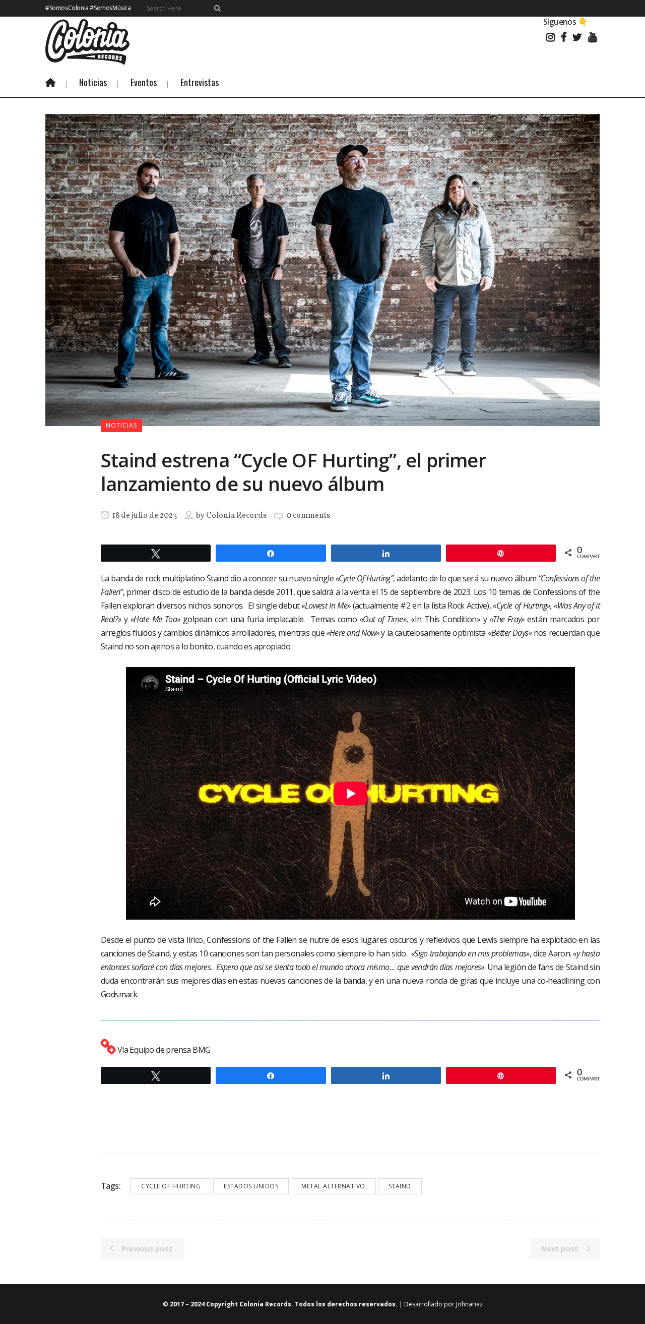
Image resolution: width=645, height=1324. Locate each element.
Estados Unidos (251, 1186)
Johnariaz (469, 1304)
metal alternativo (333, 1186)
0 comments (308, 515)
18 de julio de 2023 (144, 515)
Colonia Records (236, 515)
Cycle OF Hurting (171, 1186)
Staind (400, 1186)
